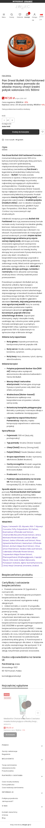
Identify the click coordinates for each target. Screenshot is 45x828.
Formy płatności (8, 784)
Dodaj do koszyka (20, 132)
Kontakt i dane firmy (9, 812)
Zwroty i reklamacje (9, 751)
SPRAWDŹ (28, 1)
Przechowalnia (8, 771)
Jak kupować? (7, 801)
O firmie (5, 815)
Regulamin (6, 754)
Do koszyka (10, 734)
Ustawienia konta (8, 768)
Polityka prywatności (10, 798)
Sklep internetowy (19, 825)
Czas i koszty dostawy (10, 782)
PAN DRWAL (6, 76)
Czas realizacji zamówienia (12, 787)
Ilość (4, 116)
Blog (3, 818)
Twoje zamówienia (9, 765)
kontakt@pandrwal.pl (11, 676)
